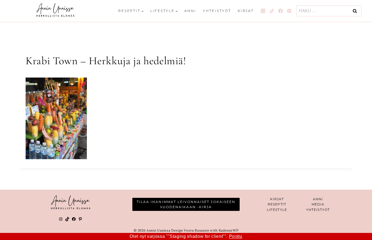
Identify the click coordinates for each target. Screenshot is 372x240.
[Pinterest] (289, 11)
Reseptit (277, 204)
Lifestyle (277, 210)
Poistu (235, 236)
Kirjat (246, 11)
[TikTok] (271, 11)
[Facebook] (280, 11)
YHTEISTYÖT (318, 210)
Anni (190, 11)
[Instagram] (263, 11)
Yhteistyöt (217, 11)
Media (318, 204)
